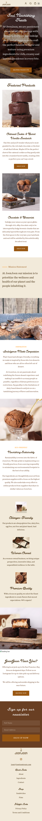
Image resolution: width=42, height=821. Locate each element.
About (21, 774)
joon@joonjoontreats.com (21, 764)
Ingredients (21, 778)
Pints (21, 797)
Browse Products (21, 70)
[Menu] (38, 3)
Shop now (21, 166)
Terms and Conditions (21, 813)
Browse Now (21, 693)
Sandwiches (21, 793)
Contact (21, 782)
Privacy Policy (21, 808)
